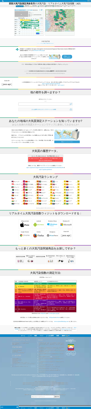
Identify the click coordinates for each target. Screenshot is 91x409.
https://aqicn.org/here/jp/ (45, 68)
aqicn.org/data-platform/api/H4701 (51, 83)
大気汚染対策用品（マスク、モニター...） (21, 362)
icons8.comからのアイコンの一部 (46, 364)
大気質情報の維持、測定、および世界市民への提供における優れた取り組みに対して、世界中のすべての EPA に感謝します (51, 344)
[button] (60, 19)
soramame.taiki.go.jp (38, 50)
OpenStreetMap (67, 31)
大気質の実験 (15, 351)
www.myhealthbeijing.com (61, 321)
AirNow (58, 317)
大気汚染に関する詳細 (16, 350)
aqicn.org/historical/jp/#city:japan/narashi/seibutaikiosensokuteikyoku (45, 167)
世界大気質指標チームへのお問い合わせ (20, 343)
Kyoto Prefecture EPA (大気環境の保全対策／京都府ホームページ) (45, 385)
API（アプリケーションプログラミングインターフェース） (23, 364)
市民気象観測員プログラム (44, 356)
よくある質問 (16, 355)
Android (38, 221)
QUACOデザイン (42, 371)
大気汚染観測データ (16, 358)
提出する (57, 396)
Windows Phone (52, 221)
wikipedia (43, 313)
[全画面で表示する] (41, 10)
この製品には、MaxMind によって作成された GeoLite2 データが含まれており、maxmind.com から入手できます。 (51, 348)
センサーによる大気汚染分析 (18, 352)
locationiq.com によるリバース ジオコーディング (49, 366)
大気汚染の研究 (17, 347)
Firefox (39, 232)
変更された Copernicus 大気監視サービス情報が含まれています (51, 359)
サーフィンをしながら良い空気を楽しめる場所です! (49, 370)
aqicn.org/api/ (61, 85)
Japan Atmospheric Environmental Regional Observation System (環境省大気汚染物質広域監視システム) (45, 382)
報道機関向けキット (16, 344)
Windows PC (66, 221)
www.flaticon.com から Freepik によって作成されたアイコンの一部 (51, 362)
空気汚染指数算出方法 (16, 359)
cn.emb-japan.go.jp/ (53, 313)
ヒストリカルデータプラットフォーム (20, 366)
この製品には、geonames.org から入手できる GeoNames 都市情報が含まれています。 (51, 351)
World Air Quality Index (66, 329)
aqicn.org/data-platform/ (45, 169)
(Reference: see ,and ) (45, 297)
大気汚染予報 (15, 361)
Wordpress (52, 232)
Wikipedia (52, 317)
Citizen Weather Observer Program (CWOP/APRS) (45, 381)
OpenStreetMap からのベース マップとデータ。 (49, 368)
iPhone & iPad (25, 221)
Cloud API (66, 231)
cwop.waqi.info (55, 356)
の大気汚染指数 (24, 10)
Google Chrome (25, 232)
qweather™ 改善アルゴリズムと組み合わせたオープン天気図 (51, 354)
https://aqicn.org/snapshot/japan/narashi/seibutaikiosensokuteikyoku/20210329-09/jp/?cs (45, 73)
